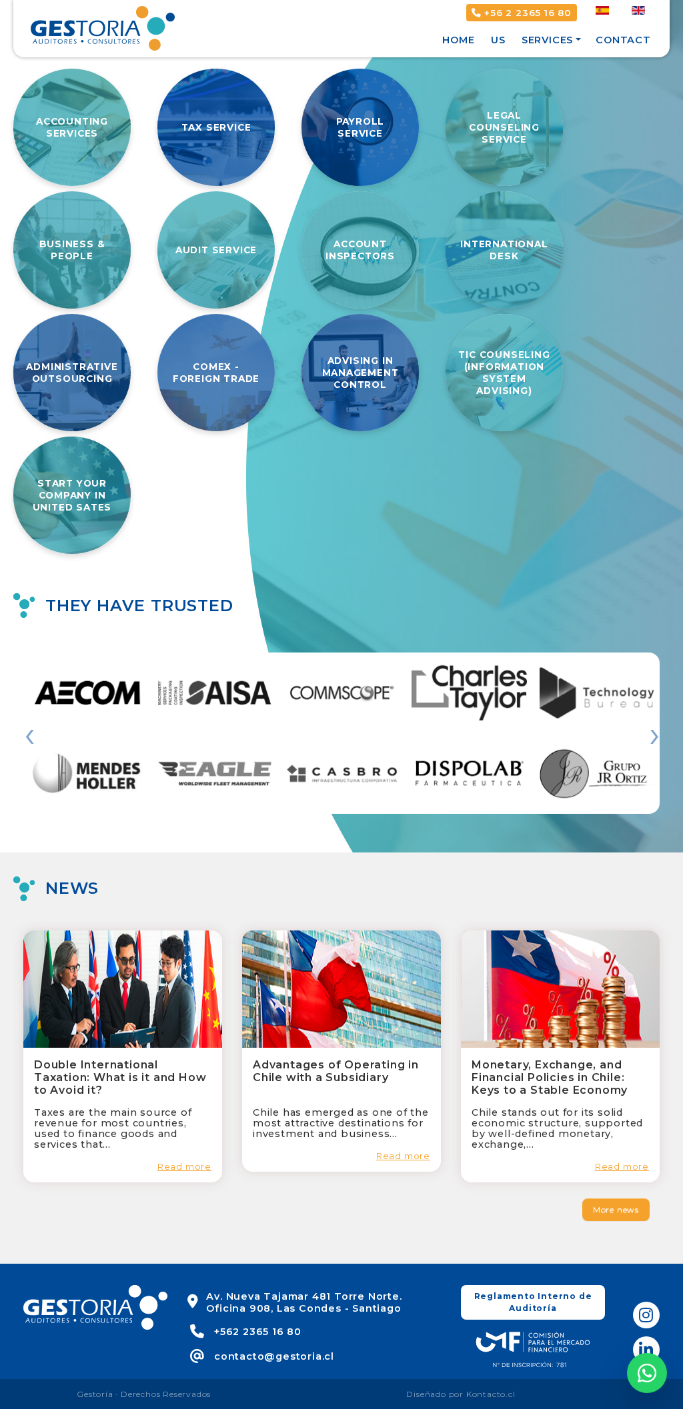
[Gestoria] (102, 27)
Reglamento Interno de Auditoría (533, 1302)
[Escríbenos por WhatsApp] (647, 1373)
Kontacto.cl (491, 1394)
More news (616, 1209)
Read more (184, 1167)
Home (458, 40)
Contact (623, 40)
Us (498, 40)
